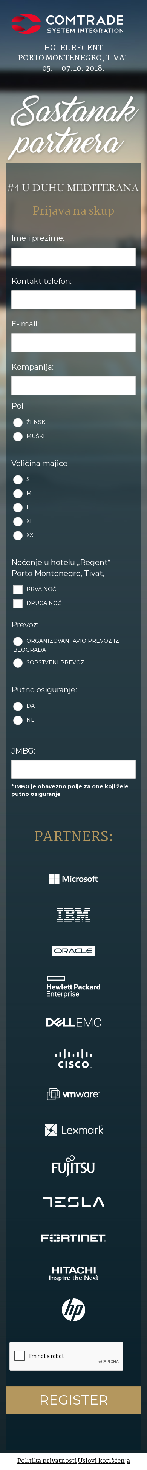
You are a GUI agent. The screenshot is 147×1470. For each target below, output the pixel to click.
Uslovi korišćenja (104, 1461)
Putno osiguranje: (44, 689)
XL (29, 521)
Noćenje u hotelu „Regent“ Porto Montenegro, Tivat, (60, 568)
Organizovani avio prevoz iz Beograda (66, 645)
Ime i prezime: (37, 238)
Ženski (36, 422)
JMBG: (23, 750)
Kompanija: (32, 366)
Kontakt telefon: (41, 281)
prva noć (41, 589)
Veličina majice (39, 463)
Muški (35, 436)
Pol (17, 405)
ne (30, 719)
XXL (31, 535)
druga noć (43, 603)
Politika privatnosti (47, 1461)
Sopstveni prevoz (55, 662)
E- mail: (25, 323)
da (30, 706)
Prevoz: (24, 624)
